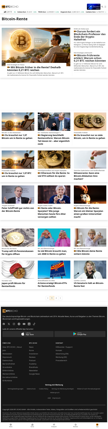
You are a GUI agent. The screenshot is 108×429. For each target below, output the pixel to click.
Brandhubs (33, 367)
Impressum (7, 357)
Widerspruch (54, 393)
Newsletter (33, 370)
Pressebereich (61, 360)
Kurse (31, 350)
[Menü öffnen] (105, 7)
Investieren (33, 354)
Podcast (32, 360)
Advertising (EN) (62, 354)
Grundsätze (7, 367)
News (31, 347)
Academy (32, 364)
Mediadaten (7, 354)
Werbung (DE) (61, 357)
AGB (49, 398)
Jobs (4, 350)
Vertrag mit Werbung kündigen (63, 389)
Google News (34, 374)
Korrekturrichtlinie (10, 377)
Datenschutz (8, 360)
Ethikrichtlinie (8, 370)
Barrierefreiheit (9, 364)
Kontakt (59, 350)
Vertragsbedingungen (15, 389)
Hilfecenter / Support (64, 347)
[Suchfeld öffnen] (102, 7)
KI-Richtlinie (7, 380)
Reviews (32, 357)
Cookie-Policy (43, 389)
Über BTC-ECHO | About (12, 347)
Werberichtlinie (9, 374)
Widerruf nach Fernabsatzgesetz (88, 389)
